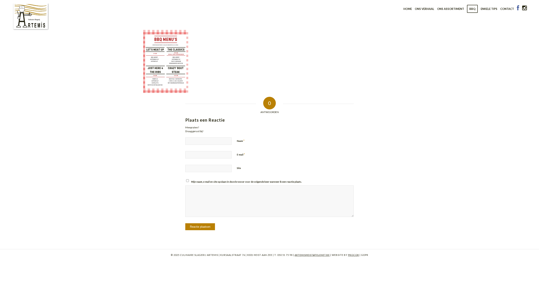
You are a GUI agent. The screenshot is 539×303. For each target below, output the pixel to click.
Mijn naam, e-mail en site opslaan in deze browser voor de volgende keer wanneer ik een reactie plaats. (246, 181)
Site (239, 168)
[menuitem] (407, 9)
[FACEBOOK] (518, 9)
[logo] (31, 16)
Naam (240, 140)
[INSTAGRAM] (524, 9)
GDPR (364, 255)
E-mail (241, 154)
